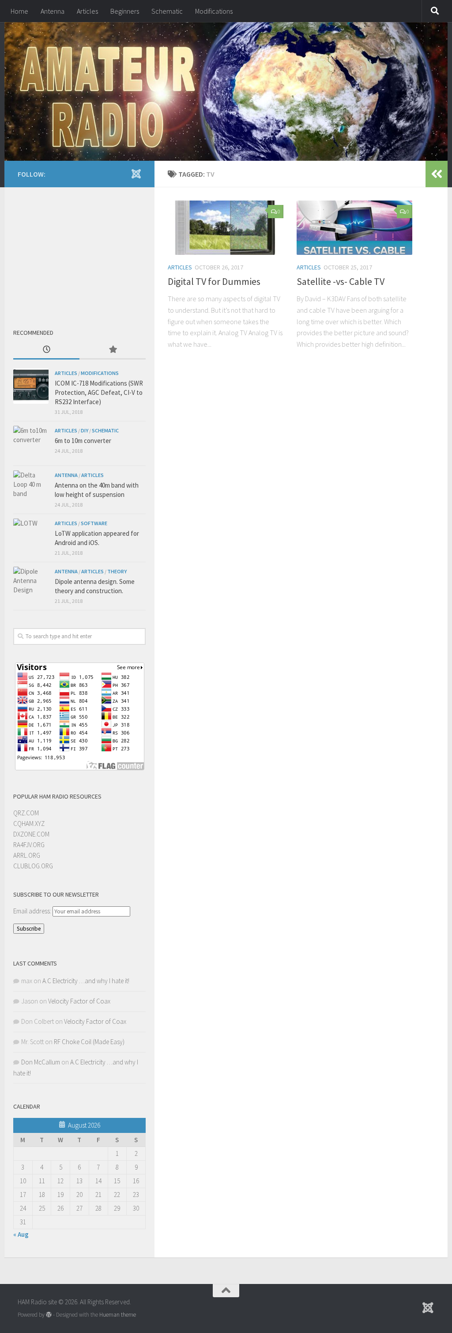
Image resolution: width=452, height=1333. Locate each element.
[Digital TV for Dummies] (225, 228)
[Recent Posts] (46, 350)
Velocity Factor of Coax (79, 1001)
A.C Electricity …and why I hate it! (85, 981)
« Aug (21, 1234)
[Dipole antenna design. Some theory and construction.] (31, 584)
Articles (87, 11)
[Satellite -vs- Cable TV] (354, 228)
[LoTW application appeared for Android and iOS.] (31, 536)
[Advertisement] (79, 251)
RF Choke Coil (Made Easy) (89, 1042)
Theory (117, 571)
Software (94, 523)
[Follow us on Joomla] (136, 173)
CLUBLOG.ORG (33, 866)
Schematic (167, 11)
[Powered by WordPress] (49, 1315)
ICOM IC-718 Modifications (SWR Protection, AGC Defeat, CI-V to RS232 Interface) (99, 392)
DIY (84, 430)
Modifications (214, 11)
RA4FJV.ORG (29, 845)
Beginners (124, 11)
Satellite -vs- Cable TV (340, 281)
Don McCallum (40, 1062)
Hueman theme (117, 1314)
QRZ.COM (26, 813)
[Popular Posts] (112, 350)
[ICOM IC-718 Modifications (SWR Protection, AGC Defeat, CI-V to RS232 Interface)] (31, 386)
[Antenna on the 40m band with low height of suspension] (31, 488)
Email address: (33, 911)
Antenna (52, 11)
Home (19, 11)
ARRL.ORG (26, 855)
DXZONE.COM (31, 834)
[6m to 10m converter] (31, 443)
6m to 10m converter (83, 440)
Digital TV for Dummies (214, 281)
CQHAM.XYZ (29, 823)
